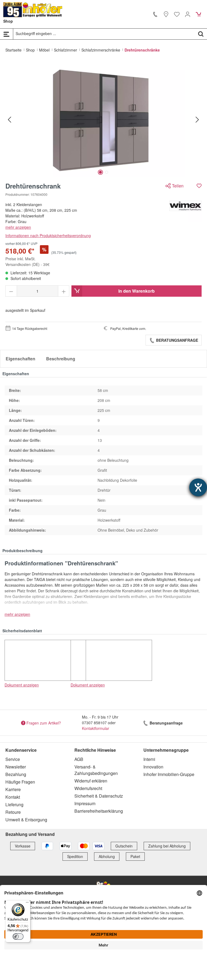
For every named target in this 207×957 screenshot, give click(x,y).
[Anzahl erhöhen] (64, 291)
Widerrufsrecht (88, 788)
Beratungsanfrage (176, 340)
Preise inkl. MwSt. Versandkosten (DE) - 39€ (27, 261)
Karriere (13, 789)
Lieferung (14, 804)
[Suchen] (201, 34)
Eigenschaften (20, 359)
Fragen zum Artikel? (43, 722)
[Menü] (6, 34)
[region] (103, 119)
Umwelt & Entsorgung (26, 819)
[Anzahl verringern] (11, 291)
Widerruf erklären (90, 781)
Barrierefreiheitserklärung (98, 811)
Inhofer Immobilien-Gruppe (168, 774)
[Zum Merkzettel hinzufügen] (199, 185)
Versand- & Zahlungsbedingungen (96, 770)
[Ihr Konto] (187, 14)
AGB (78, 759)
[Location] (166, 14)
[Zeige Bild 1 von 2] (100, 172)
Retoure (13, 812)
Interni (149, 759)
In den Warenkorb (136, 291)
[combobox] (104, 34)
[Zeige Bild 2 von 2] (106, 172)
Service (12, 759)
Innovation (153, 767)
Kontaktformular (95, 728)
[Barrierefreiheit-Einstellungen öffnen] (198, 487)
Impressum (84, 803)
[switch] (18, 936)
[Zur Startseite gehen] (33, 9)
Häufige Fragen (20, 782)
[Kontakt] (155, 14)
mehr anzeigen (18, 227)
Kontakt (12, 797)
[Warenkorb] (198, 14)
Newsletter (15, 767)
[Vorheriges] (9, 119)
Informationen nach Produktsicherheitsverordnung (48, 235)
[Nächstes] (197, 119)
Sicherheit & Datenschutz (98, 796)
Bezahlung (15, 774)
